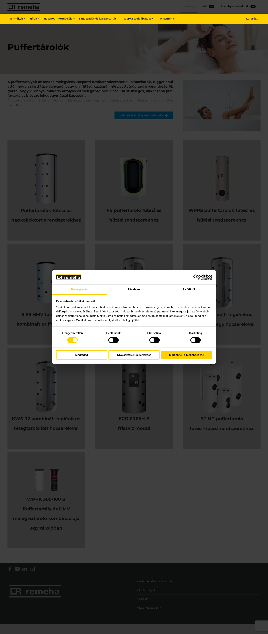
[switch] (113, 340)
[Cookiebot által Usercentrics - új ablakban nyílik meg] (196, 277)
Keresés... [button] (252, 18)
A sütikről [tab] (188, 289)
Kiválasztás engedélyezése (134, 354)
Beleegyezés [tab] (79, 289)
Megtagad (81, 354)
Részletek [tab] (134, 289)
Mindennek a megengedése (186, 354)
